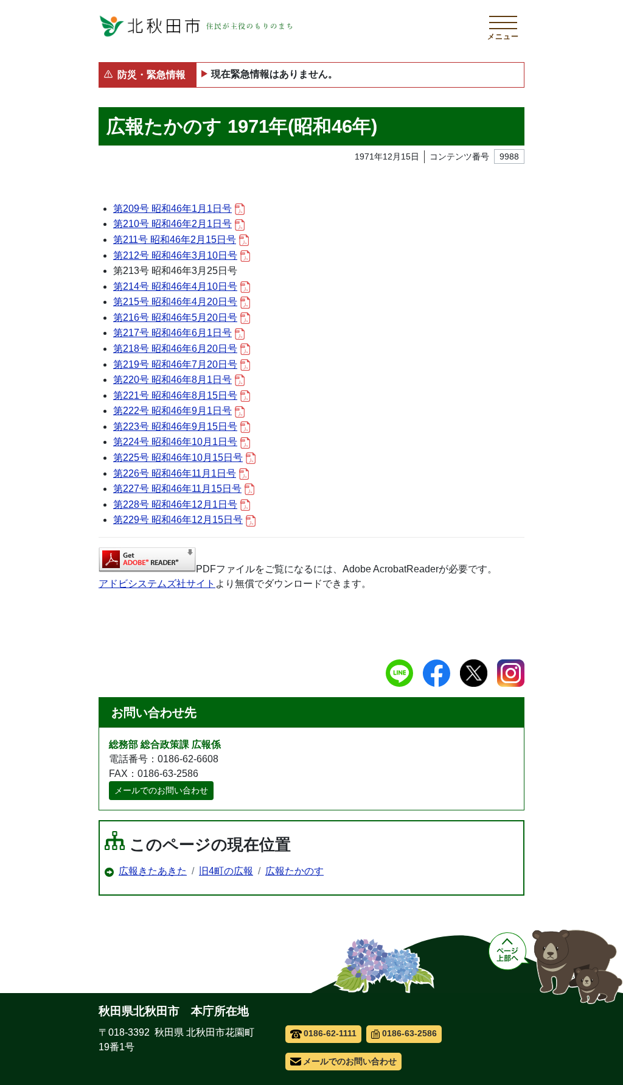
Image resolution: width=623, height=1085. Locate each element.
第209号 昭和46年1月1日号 (172, 208)
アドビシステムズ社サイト (157, 583)
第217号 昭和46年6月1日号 (172, 333)
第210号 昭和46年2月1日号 (172, 224)
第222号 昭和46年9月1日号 (172, 411)
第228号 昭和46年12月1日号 (175, 504)
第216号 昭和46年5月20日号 (175, 317)
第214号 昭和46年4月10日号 (175, 286)
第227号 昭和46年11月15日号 (177, 488)
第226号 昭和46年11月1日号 (174, 473)
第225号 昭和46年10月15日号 (178, 457)
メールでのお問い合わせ (161, 790)
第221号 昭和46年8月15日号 (175, 395)
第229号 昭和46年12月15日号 (178, 519)
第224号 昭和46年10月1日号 (175, 442)
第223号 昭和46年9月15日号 (175, 426)
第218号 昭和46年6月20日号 (175, 348)
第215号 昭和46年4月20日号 (175, 302)
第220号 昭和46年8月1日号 (172, 379)
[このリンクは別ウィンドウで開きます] (147, 559)
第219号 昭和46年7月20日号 (175, 364)
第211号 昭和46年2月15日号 (174, 239)
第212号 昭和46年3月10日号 (175, 255)
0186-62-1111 (330, 1033)
